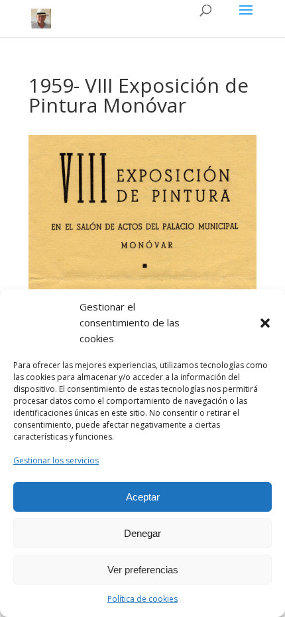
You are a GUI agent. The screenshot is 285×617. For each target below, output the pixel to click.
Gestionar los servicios (56, 460)
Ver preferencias (142, 569)
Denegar (142, 533)
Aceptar (143, 496)
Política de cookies (142, 598)
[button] (265, 323)
